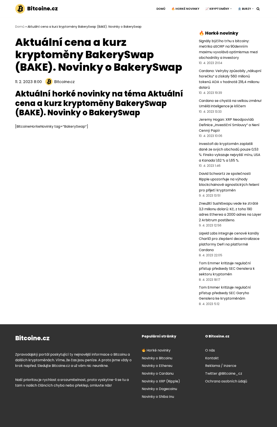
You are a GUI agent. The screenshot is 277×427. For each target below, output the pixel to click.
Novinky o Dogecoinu (159, 388)
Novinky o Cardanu (158, 373)
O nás (210, 350)
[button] (231, 8)
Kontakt (212, 358)
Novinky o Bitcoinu (157, 358)
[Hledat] (258, 8)
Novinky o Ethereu (157, 365)
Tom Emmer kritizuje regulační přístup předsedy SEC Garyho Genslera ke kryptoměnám (225, 293)
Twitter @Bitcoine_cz (223, 373)
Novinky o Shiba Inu (158, 396)
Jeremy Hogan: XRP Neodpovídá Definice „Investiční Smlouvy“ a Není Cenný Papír (229, 125)
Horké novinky (158, 350)
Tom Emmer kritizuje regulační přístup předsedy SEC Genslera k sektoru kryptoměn (227, 269)
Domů (160, 9)
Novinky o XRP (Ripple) (161, 381)
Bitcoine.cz (64, 81)
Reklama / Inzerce (220, 365)
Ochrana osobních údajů (226, 381)
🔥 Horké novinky (185, 9)
